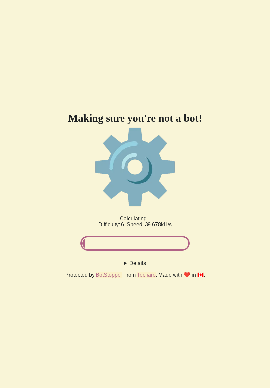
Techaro (146, 275)
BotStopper (109, 275)
